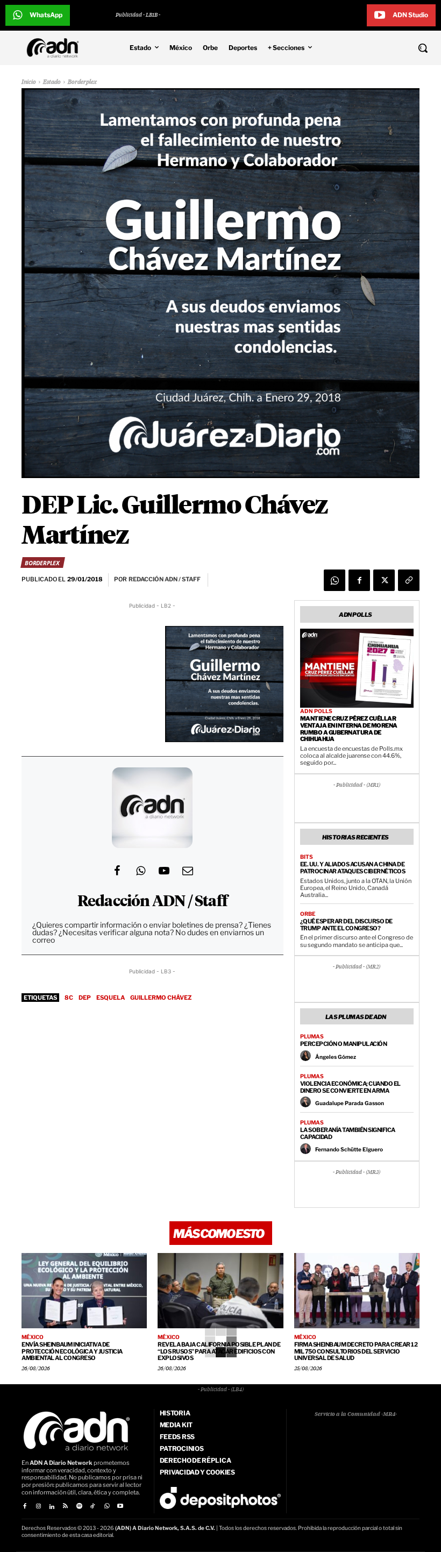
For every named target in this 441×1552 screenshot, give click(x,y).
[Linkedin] (52, 1507)
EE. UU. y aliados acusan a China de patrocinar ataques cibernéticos (353, 867)
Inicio (29, 82)
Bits (306, 856)
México (33, 1337)
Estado (52, 82)
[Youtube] (120, 1507)
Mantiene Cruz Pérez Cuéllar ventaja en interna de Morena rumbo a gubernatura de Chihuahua (348, 729)
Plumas (312, 1036)
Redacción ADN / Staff (152, 901)
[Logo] (55, 48)
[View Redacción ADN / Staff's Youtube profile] (164, 871)
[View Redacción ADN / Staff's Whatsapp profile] (140, 871)
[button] (386, 48)
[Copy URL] (408, 580)
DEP (85, 997)
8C (69, 997)
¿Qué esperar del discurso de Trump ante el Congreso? (346, 924)
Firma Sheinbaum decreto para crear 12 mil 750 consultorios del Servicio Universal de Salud (356, 1351)
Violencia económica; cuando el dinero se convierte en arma (350, 1087)
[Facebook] (359, 580)
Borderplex (82, 82)
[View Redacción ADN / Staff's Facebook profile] (117, 871)
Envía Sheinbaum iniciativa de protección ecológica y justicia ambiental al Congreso (72, 1351)
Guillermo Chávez (160, 997)
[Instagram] (38, 1507)
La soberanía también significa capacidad (347, 1133)
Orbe (308, 913)
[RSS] (65, 1507)
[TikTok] (93, 1507)
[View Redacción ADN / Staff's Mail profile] (188, 871)
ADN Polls (316, 711)
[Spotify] (79, 1507)
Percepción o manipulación (343, 1044)
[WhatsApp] (334, 580)
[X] (384, 580)
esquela (110, 997)
